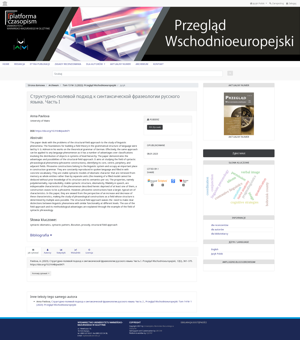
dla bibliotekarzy (219, 233)
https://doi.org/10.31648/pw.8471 (52, 130)
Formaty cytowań (40, 273)
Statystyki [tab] (61, 252)
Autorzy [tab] (47, 252)
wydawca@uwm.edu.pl (91, 336)
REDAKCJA (19, 63)
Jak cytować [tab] (33, 252)
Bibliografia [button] (40, 235)
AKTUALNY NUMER (120, 63)
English (214, 249)
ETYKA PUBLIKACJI (40, 63)
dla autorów (217, 229)
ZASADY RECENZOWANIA (68, 63)
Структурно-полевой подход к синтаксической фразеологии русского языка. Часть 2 (97, 301)
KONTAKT (158, 63)
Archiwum (54, 85)
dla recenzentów (219, 225)
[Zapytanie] (230, 73)
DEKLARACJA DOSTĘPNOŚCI (194, 322)
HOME (5, 63)
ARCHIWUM (142, 63)
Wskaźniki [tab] (75, 252)
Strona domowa (36, 85)
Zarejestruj (278, 3)
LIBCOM (159, 331)
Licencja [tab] (89, 252)
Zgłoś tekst (238, 153)
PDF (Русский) (155, 127)
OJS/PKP (149, 333)
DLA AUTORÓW (94, 63)
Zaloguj (292, 3)
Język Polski (258, 3)
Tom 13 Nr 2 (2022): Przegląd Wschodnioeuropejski (89, 85)
